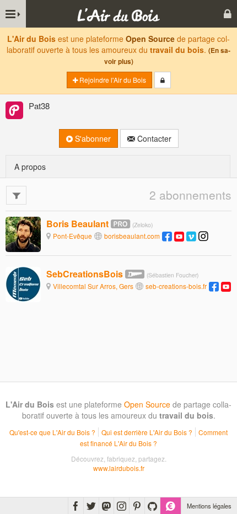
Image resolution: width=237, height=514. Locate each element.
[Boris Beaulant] (23, 233)
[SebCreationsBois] (23, 283)
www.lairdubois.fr (118, 468)
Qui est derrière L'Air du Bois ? (146, 432)
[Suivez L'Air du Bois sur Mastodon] (106, 505)
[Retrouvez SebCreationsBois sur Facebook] (214, 286)
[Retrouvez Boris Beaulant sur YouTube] (179, 235)
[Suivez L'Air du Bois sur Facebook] (75, 505)
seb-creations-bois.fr (176, 286)
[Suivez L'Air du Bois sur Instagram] (121, 505)
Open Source (150, 38)
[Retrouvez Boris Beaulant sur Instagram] (203, 235)
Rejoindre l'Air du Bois (112, 79)
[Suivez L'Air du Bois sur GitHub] (152, 505)
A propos (30, 166)
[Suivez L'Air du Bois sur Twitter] (91, 505)
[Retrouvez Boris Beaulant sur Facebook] (167, 235)
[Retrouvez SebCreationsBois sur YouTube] (226, 286)
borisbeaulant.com (132, 235)
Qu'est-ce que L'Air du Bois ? (52, 432)
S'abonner (92, 138)
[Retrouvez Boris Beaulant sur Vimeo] (191, 235)
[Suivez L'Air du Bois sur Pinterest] (137, 505)
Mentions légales (209, 505)
